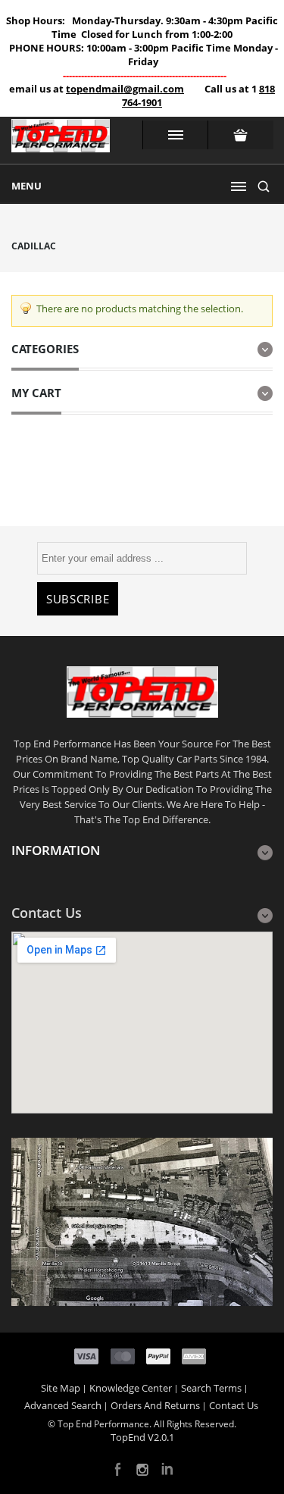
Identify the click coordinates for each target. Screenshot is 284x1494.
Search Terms (211, 1388)
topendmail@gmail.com (125, 89)
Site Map (60, 1388)
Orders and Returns (155, 1405)
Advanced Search (62, 1405)
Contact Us (233, 1405)
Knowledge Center (130, 1388)
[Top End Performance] (60, 140)
